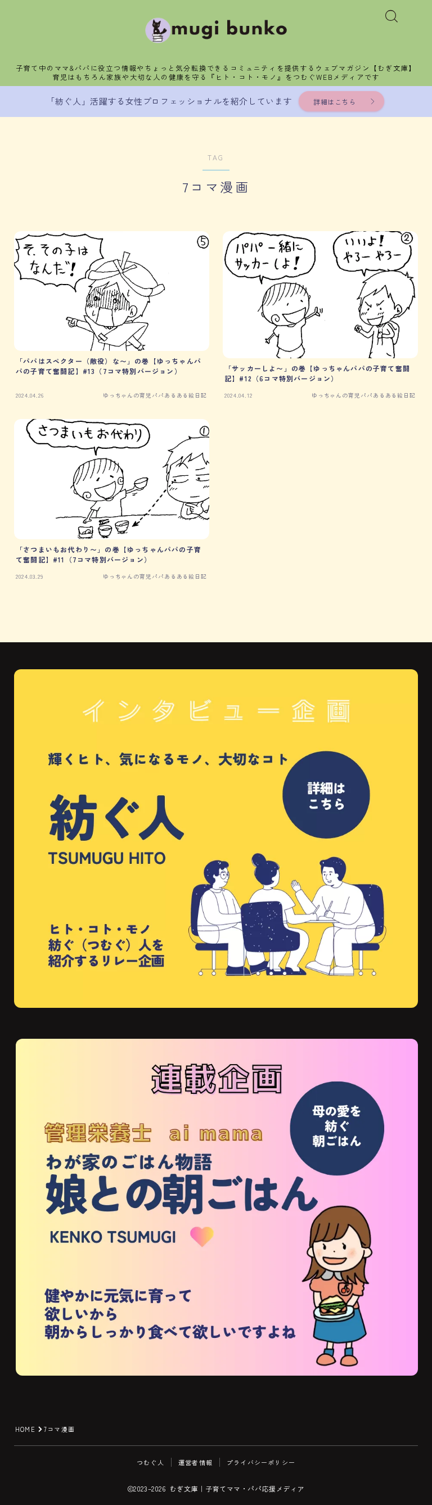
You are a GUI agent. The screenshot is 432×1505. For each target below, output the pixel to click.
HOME (25, 1429)
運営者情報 (195, 1462)
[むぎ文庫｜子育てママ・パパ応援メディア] (216, 30)
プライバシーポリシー (261, 1462)
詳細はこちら (334, 101)
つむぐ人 (150, 1462)
